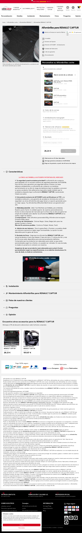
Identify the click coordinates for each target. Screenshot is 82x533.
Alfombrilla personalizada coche (29, 507)
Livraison (60, 527)
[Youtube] (66, 518)
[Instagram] (71, 518)
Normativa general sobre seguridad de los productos (9, 509)
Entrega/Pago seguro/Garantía (48, 507)
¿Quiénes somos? (6, 506)
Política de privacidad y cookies (48, 527)
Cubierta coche (50, 8)
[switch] (7, 16)
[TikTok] (76, 518)
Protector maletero (41, 8)
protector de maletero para (21, 479)
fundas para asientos (63, 484)
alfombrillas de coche (15, 423)
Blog (44, 510)
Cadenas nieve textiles (60, 8)
